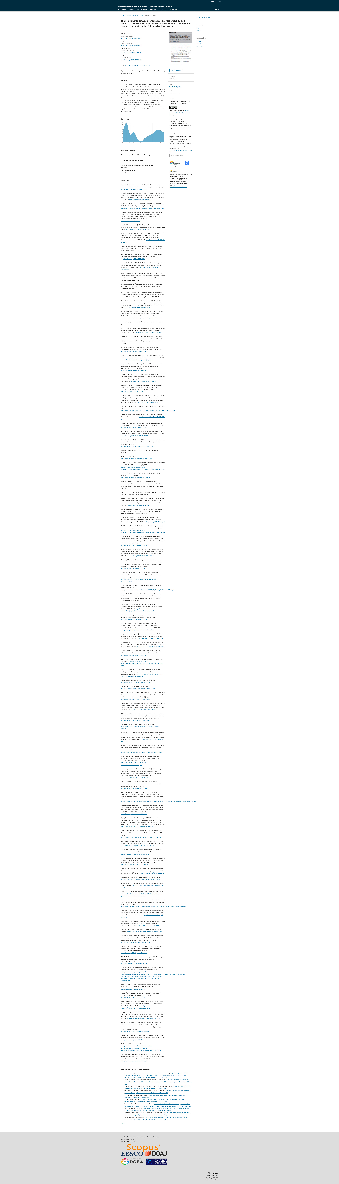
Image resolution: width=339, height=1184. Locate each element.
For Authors (200, 44)
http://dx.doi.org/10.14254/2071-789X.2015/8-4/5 (135, 699)
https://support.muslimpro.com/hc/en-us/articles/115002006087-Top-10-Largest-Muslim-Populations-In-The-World (142, 663)
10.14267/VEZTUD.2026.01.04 (178, 187)
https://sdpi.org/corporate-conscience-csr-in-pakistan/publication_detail (142, 208)
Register (213, 1)
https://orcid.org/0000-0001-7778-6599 (131, 38)
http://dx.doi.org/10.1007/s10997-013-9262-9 (137, 307)
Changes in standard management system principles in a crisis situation (166, 1117)
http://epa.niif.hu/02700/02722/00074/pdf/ (134, 189)
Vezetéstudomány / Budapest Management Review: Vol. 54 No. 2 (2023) (170, 1106)
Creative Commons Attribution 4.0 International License (180, 113)
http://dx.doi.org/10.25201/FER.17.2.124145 (143, 381)
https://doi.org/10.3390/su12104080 (148, 925)
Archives (131, 10)
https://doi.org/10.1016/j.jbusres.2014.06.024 (134, 778)
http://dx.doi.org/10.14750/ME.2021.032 (133, 568)
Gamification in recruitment (158, 1095)
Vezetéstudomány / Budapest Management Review (145, 6)
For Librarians (200, 46)
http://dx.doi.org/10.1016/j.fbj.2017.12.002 (151, 638)
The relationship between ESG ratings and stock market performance (163, 1099)
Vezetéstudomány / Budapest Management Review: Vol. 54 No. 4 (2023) (152, 1110)
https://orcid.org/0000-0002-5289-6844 (131, 45)
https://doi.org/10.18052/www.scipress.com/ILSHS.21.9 (137, 630)
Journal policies (173, 10)
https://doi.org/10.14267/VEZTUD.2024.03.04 (137, 65)
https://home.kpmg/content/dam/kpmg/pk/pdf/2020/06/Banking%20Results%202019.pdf (147, 590)
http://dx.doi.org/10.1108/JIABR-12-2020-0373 (134, 1061)
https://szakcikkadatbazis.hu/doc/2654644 (133, 989)
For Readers (200, 41)
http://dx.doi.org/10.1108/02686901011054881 (134, 788)
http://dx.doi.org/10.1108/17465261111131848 (134, 436)
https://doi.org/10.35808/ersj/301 (155, 522)
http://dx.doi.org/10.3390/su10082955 (148, 402)
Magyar (199, 30)
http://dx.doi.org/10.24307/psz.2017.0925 (133, 997)
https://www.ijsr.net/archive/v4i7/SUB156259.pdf (135, 942)
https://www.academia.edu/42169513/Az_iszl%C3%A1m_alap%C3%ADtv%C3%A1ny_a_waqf (148, 411)
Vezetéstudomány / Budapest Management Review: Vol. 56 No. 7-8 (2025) (146, 1119)
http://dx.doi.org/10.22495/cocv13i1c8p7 (133, 392)
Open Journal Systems (203, 18)
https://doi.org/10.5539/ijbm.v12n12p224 (149, 318)
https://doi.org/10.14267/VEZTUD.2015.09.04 (134, 619)
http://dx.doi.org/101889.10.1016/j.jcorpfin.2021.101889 (137, 446)
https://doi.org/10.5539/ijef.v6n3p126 (140, 200)
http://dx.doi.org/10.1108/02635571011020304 (150, 647)
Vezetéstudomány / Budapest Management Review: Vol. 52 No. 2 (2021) (145, 1077)
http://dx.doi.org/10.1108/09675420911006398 (134, 351)
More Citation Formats (177, 155)
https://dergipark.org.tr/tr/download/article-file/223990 (143, 1018)
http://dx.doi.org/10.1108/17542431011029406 (134, 545)
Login (219, 1)
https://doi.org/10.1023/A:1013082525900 (151, 873)
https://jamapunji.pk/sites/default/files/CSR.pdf (135, 854)
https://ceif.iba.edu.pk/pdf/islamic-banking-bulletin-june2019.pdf (140, 879)
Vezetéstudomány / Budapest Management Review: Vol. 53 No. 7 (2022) (146, 1088)
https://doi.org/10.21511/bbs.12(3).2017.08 (139, 229)
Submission (153, 10)
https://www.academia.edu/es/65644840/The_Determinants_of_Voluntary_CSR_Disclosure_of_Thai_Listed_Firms (154, 906)
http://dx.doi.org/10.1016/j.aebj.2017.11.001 (134, 427)
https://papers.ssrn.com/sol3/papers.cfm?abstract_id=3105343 (139, 827)
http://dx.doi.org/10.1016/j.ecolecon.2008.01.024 (139, 846)
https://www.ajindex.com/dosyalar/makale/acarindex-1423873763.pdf (141, 752)
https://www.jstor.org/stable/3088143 (132, 1040)
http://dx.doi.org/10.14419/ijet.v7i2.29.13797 (134, 814)
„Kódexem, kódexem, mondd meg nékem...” (178, 1090)
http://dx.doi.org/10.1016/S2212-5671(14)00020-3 (135, 720)
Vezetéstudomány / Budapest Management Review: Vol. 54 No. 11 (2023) (145, 1115)
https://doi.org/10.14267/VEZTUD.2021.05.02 (134, 963)
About (163, 10)
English (199, 28)
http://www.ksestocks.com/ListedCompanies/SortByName (138, 688)
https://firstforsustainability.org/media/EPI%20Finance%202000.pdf (141, 837)
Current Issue (122, 10)
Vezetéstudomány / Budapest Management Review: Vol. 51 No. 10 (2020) (146, 1093)
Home (122, 15)
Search (217, 10)
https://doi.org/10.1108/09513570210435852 (134, 370)
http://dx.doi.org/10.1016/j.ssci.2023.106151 (134, 953)
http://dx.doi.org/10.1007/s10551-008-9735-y (134, 655)
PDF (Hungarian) (176, 70)
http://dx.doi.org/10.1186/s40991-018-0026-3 (140, 556)
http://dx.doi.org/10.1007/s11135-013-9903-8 (134, 865)
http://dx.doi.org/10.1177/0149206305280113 (139, 360)
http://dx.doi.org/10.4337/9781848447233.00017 (135, 1031)
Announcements (142, 10)
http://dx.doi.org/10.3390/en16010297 (138, 505)
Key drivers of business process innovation (177, 1113)
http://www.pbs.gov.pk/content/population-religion (136, 682)
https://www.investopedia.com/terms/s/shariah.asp (136, 459)
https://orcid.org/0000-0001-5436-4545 (131, 60)
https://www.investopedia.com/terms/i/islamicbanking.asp (144, 932)
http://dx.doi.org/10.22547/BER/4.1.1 (134, 259)
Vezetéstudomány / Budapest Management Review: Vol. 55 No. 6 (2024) (145, 1102)
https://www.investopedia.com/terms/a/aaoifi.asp (136, 478)
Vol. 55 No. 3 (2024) (138, 15)
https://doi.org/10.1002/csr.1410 (130, 221)
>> (125, 1123)
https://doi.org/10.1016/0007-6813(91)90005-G (148, 332)
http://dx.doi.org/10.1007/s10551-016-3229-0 (144, 710)
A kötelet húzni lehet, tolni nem (182, 1086)
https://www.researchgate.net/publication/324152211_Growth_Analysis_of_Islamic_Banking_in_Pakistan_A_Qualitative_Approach (159, 801)
